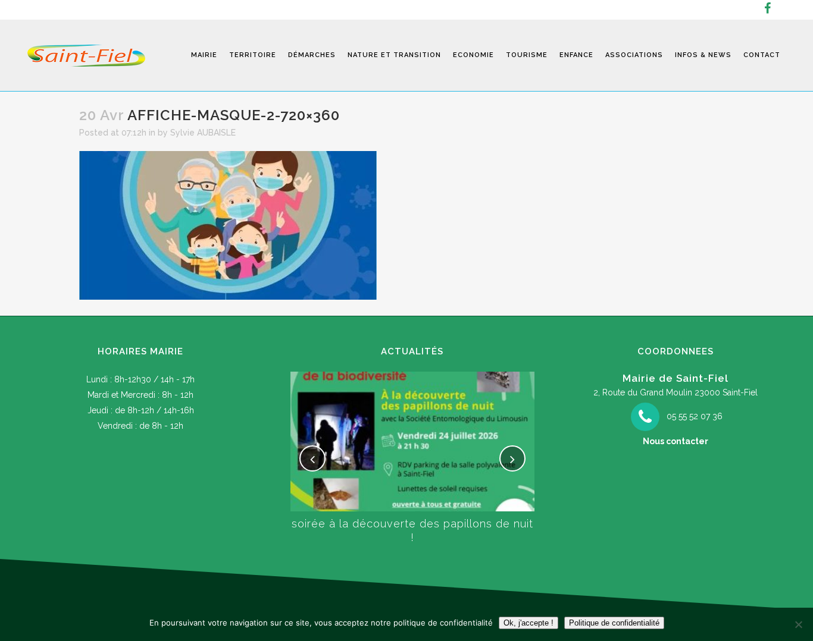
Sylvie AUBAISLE (203, 132)
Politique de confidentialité (614, 622)
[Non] (798, 624)
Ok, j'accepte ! (529, 622)
